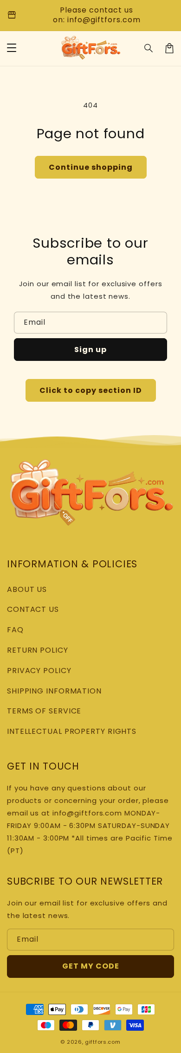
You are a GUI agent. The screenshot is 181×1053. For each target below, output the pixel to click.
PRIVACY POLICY (39, 670)
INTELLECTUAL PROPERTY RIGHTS (71, 731)
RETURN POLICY (37, 650)
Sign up (90, 349)
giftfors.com (102, 1042)
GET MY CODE (90, 966)
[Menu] (11, 48)
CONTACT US (33, 609)
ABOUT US (27, 589)
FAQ (15, 629)
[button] (149, 48)
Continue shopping (91, 167)
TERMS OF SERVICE (44, 711)
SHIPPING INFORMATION (54, 691)
